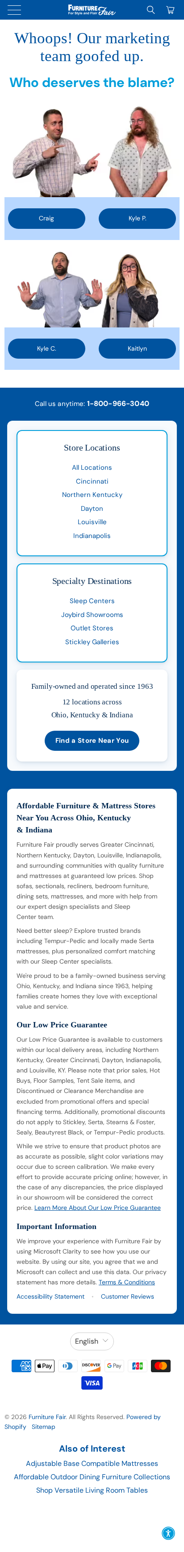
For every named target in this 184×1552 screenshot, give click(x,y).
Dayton (92, 508)
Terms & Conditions (127, 1282)
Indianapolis (92, 535)
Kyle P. (137, 218)
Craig (46, 218)
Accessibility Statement (50, 1296)
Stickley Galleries (92, 641)
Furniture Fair (47, 1417)
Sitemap (43, 1427)
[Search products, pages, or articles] (150, 10)
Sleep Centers (92, 600)
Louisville (92, 521)
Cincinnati (92, 481)
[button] (168, 1533)
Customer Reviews (127, 1296)
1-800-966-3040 (118, 403)
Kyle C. (46, 348)
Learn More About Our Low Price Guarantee (97, 1208)
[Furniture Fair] (92, 10)
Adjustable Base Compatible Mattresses (92, 1463)
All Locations (92, 467)
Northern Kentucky (92, 494)
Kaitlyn (137, 348)
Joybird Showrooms (92, 614)
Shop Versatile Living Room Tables (92, 1490)
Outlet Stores (92, 628)
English (86, 1341)
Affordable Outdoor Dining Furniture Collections (92, 1477)
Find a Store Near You (92, 740)
